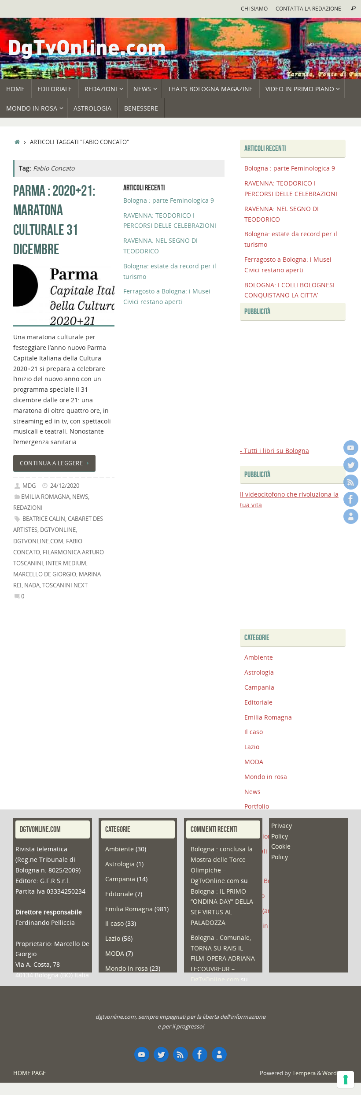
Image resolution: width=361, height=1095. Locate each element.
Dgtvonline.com (38, 541)
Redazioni (28, 508)
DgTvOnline (58, 530)
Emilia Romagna (45, 497)
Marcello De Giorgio (44, 574)
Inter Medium (66, 563)
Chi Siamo (254, 8)
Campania (259, 687)
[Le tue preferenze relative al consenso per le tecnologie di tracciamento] (345, 1079)
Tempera (304, 1073)
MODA (253, 761)
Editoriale (258, 702)
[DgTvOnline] (350, 447)
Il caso (253, 732)
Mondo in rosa (265, 776)
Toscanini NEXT (65, 585)
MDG (29, 486)
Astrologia (259, 672)
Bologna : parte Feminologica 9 (168, 200)
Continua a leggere (51, 463)
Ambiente (258, 657)
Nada (32, 585)
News (80, 497)
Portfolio (256, 806)
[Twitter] (350, 464)
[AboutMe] (350, 516)
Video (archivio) (266, 910)
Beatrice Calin (43, 519)
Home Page (29, 1073)
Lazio (251, 746)
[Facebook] (350, 499)
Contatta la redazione (308, 8)
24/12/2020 (64, 486)
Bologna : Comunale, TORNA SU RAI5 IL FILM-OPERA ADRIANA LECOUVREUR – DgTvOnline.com (223, 958)
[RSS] (350, 482)
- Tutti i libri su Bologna (274, 450)
